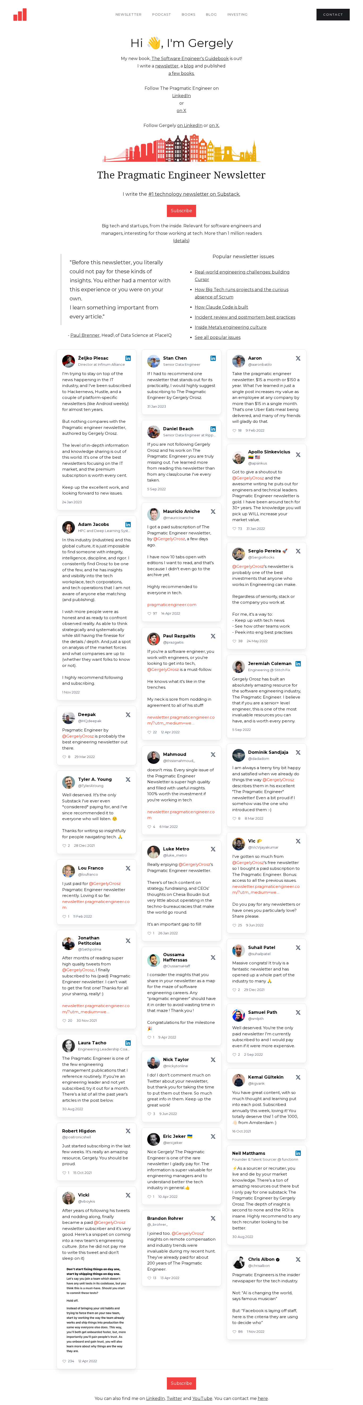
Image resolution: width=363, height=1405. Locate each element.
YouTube (202, 1398)
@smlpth (256, 1018)
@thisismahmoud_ (179, 761)
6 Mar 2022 (168, 826)
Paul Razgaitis (179, 635)
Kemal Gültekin (266, 1077)
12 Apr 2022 (170, 732)
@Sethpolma (89, 949)
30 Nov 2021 (87, 1020)
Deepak (87, 714)
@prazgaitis (173, 642)
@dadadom (258, 758)
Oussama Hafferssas (175, 957)
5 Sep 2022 (156, 489)
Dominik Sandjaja (268, 752)
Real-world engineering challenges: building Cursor (242, 276)
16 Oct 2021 (241, 1131)
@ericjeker (173, 1142)
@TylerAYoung (90, 786)
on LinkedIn (189, 125)
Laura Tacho (92, 1042)
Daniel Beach (178, 428)
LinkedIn (181, 95)
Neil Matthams (248, 1153)
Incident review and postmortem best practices (245, 317)
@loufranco (88, 874)
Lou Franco (90, 868)
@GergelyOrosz (248, 477)
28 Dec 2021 (84, 845)
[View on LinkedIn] (128, 358)
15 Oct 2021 (82, 1172)
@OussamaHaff (176, 966)
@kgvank (256, 1083)
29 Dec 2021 (254, 989)
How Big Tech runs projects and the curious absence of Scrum (241, 293)
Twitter (174, 1398)
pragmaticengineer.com (171, 604)
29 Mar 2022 (85, 757)
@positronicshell (76, 1137)
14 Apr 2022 (170, 613)
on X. (214, 125)
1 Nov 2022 (71, 692)
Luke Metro (176, 848)
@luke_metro (175, 855)
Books (188, 14)
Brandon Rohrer (165, 1218)
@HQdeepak (90, 721)
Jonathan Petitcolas (89, 940)
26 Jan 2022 (168, 933)
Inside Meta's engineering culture (231, 327)
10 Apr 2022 (168, 1196)
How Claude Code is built (221, 307)
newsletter (167, 66)
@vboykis (86, 1201)
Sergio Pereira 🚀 (268, 551)
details (181, 240)
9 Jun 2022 (255, 925)
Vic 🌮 (255, 841)
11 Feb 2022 (82, 916)
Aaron (255, 358)
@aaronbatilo (260, 364)
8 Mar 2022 (254, 818)
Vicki (83, 1195)
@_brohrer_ (157, 1224)
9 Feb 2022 (255, 430)
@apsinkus (257, 463)
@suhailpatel (259, 954)
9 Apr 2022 (167, 1037)
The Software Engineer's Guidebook (190, 58)
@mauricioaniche (178, 518)
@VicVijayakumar (263, 847)
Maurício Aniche (181, 511)
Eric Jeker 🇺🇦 (177, 1136)
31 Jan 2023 (156, 406)
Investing (237, 14)
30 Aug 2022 (72, 1109)
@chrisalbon (259, 1265)
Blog (211, 14)
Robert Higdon (79, 1131)
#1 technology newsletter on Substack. (194, 194)
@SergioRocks (261, 557)
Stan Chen (175, 358)
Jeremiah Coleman (270, 663)
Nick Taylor (176, 1059)
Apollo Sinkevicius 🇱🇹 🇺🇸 (269, 454)
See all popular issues (217, 337)
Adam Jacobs (93, 524)
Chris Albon (261, 1259)
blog (189, 66)
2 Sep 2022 (253, 1054)
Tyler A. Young (95, 779)
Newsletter (129, 14)
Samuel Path (262, 1012)
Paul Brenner (85, 335)
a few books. (181, 73)
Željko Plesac (93, 358)
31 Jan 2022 (255, 528)
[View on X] (298, 358)
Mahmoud (174, 754)
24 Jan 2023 (72, 502)
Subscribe (181, 210)
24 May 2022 (257, 641)
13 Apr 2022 (170, 1278)
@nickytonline (175, 1066)
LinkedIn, (156, 1398)
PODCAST (161, 14)
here (263, 1398)
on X (181, 110)
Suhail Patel (261, 947)
